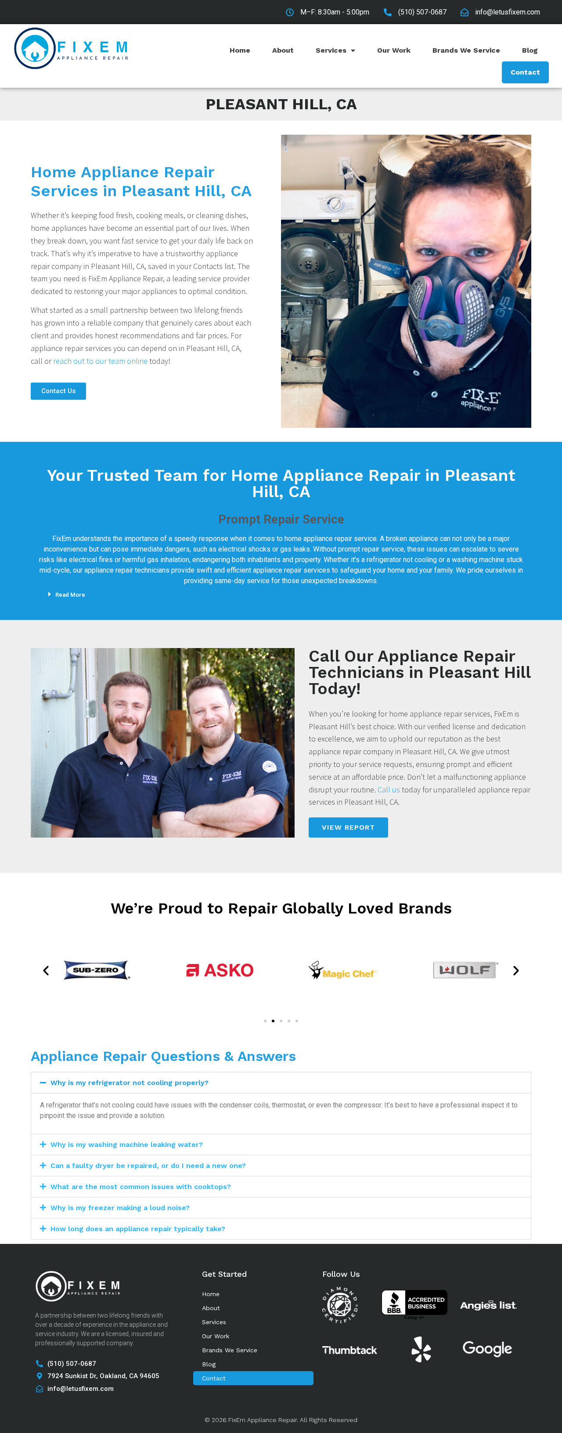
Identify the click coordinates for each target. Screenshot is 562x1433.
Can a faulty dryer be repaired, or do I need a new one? (148, 1165)
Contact (525, 72)
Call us (389, 790)
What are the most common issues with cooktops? (140, 1186)
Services (331, 50)
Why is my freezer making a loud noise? (120, 1208)
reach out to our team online (100, 361)
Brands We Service (466, 50)
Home (240, 50)
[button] (287, 594)
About (283, 50)
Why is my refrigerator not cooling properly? (129, 1082)
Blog (530, 50)
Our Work (394, 50)
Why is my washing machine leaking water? (126, 1144)
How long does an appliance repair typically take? (137, 1229)
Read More (70, 594)
